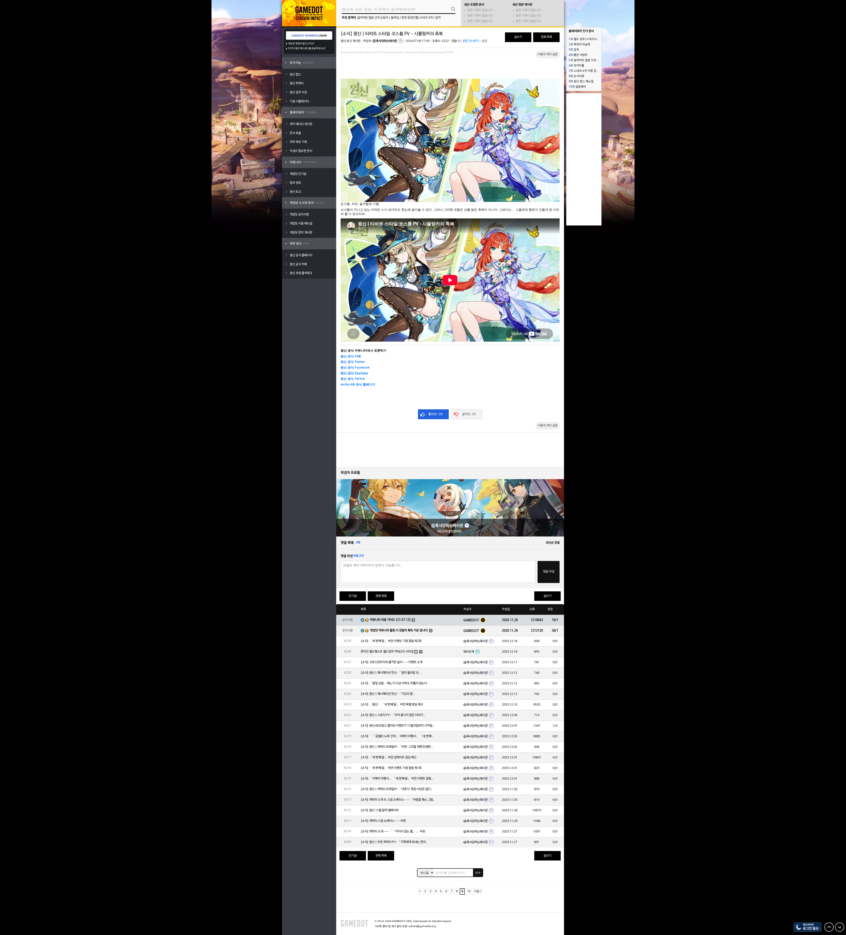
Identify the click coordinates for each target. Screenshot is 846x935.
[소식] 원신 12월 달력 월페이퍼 (380, 810)
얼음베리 (577, 86)
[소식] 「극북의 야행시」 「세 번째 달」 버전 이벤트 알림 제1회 (398, 778)
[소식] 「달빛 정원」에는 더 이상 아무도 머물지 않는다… (395, 683)
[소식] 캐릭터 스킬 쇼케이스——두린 (383, 821)
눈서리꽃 (576, 76)
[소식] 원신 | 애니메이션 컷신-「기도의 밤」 (388, 694)
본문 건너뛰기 (471, 41)
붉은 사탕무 (578, 55)
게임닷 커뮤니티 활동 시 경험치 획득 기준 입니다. (399, 630)
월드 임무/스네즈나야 (584, 39)
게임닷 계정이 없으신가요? (301, 43)
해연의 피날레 (579, 44)
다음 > (477, 891)
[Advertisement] (450, 67)
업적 (438, 17)
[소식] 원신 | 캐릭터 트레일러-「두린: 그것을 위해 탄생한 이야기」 (398, 747)
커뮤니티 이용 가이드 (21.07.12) (390, 620)
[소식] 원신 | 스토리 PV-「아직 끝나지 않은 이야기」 (393, 715)
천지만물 (576, 65)
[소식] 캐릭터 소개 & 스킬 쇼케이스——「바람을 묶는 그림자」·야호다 (398, 799)
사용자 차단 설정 (548, 54)
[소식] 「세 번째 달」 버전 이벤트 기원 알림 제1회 (391, 768)
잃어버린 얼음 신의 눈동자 (372, 17)
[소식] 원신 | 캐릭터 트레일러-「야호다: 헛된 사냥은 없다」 (397, 789)
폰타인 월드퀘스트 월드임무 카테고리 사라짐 (387, 651)
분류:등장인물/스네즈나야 (417, 17)
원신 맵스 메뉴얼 (581, 81)
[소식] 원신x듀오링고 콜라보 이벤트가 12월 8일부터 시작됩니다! (398, 725)
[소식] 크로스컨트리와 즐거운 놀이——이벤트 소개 (391, 662)
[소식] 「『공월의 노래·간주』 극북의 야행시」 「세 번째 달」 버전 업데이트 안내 (398, 736)
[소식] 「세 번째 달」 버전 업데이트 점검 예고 (388, 757)
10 (469, 891)
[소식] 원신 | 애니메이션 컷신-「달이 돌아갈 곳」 (391, 672)
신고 (484, 41)
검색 (478, 872)
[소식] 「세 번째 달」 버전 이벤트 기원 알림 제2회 (391, 641)
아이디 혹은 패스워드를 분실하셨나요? (307, 48)
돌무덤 (395, 17)
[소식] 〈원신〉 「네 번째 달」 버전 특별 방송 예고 (392, 704)
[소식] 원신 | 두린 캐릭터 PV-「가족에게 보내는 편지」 (395, 842)
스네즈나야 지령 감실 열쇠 (585, 71)
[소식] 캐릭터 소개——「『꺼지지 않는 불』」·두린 (393, 831)
